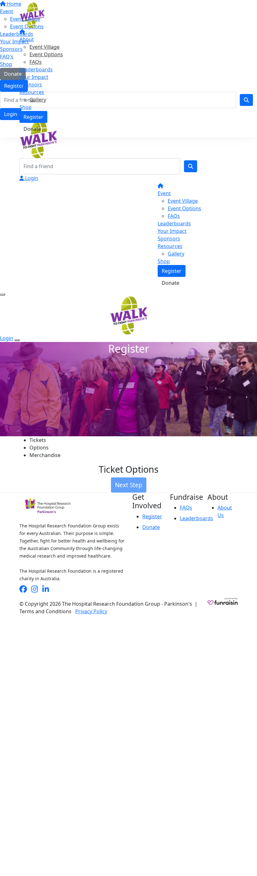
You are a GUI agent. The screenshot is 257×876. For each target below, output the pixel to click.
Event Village (44, 46)
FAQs (35, 61)
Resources (31, 92)
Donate (32, 128)
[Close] (16, 340)
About (26, 39)
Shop (25, 107)
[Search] (190, 166)
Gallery (37, 99)
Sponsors (30, 84)
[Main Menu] (2, 294)
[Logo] (32, 15)
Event (164, 193)
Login (31, 178)
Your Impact (33, 77)
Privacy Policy (91, 611)
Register (33, 116)
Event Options (46, 54)
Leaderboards (36, 69)
